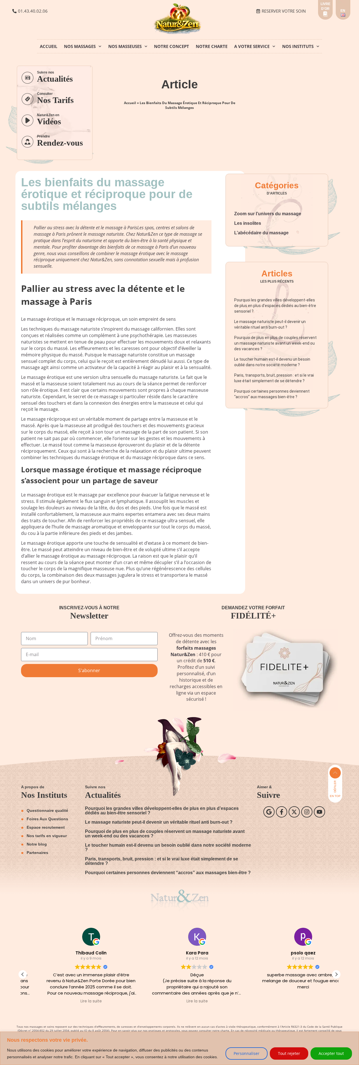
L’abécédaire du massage (261, 232)
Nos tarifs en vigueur (47, 835)
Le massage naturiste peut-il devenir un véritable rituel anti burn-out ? (159, 822)
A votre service (252, 46)
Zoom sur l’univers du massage (267, 213)
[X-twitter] (294, 811)
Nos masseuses (125, 46)
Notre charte (211, 46)
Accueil (48, 46)
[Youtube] (319, 811)
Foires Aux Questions (47, 819)
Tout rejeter (289, 1053)
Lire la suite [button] (73, 1001)
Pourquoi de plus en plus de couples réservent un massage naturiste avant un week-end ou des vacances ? (275, 343)
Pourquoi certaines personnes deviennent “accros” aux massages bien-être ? (168, 872)
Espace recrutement (46, 827)
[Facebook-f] (281, 811)
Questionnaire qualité (47, 810)
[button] (336, 974)
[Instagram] (306, 811)
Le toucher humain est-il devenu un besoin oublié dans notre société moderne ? (168, 847)
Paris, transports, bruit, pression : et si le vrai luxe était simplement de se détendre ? (161, 861)
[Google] (269, 811)
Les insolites (247, 223)
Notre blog (37, 844)
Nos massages (80, 46)
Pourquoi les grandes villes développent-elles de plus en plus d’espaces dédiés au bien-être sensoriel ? (275, 305)
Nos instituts (298, 46)
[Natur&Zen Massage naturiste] (179, 33)
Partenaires (37, 852)
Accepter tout (331, 1053)
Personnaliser (246, 1053)
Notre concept (171, 46)
